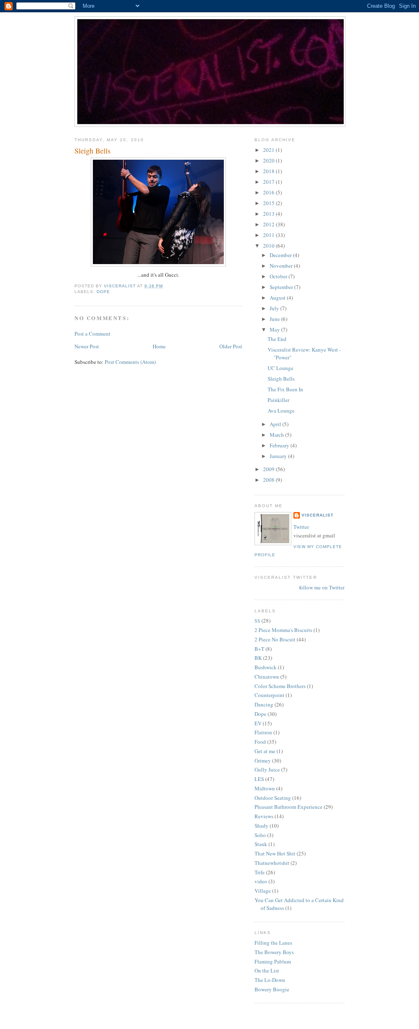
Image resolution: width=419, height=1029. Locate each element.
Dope (103, 291)
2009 (269, 469)
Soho (260, 835)
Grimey (263, 760)
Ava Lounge (281, 410)
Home (159, 346)
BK (258, 657)
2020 (269, 160)
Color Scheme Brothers (280, 686)
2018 (269, 171)
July (275, 308)
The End (277, 339)
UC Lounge (280, 368)
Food (260, 741)
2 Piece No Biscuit (275, 639)
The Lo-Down (270, 980)
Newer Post (86, 346)
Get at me (265, 751)
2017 (269, 181)
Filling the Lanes (273, 942)
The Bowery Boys (274, 952)
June (275, 319)
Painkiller (278, 400)
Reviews (264, 816)
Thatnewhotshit (272, 863)
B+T (259, 648)
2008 (269, 479)
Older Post (230, 346)
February (280, 445)
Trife (260, 872)
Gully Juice (267, 769)
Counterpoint (269, 695)
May (275, 329)
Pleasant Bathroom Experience (288, 806)
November (282, 265)
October (279, 276)
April (276, 424)
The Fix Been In (285, 389)
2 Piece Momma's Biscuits (283, 630)
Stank (261, 844)
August (278, 297)
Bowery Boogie (272, 989)
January (279, 456)
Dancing (264, 704)
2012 (269, 224)
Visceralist (317, 515)
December (281, 255)
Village (263, 890)
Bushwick (266, 667)
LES (259, 779)
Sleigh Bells (281, 378)
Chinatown (267, 676)
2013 (269, 213)
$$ (257, 620)
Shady (261, 825)
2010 (269, 245)
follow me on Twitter (322, 587)
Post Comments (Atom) (130, 362)
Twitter (301, 526)
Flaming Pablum (273, 961)
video (261, 881)
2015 (269, 203)
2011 (269, 235)
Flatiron (263, 732)
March (277, 434)
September (282, 287)
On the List (267, 970)
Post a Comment (92, 333)
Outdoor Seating (273, 797)
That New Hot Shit (275, 853)
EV (258, 723)
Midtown (265, 788)
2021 (269, 149)
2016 (269, 192)
